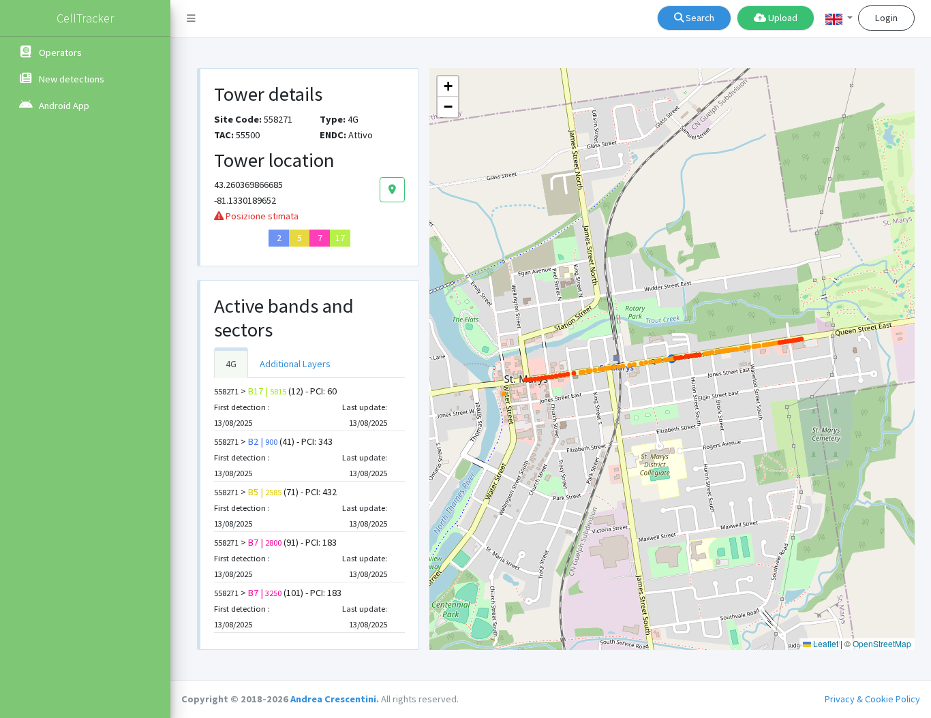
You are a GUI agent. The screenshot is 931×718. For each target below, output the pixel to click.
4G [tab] (231, 364)
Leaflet (824, 643)
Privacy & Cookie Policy (872, 699)
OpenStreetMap (882, 643)
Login (886, 18)
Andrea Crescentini (333, 699)
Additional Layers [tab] (295, 364)
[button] (839, 18)
